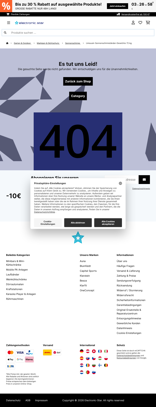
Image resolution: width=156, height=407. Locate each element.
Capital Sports (88, 270)
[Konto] (133, 22)
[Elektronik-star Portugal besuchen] (88, 372)
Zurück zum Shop (78, 81)
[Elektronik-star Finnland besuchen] (100, 365)
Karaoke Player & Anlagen (21, 294)
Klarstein (85, 275)
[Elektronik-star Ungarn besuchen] (100, 358)
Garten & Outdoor (22, 43)
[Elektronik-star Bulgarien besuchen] (94, 365)
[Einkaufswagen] (148, 22)
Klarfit (83, 285)
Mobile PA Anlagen (17, 269)
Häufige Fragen (125, 265)
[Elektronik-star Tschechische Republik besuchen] (94, 358)
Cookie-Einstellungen (129, 332)
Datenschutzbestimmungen (128, 355)
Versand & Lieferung (128, 270)
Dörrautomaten (15, 284)
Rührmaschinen (14, 298)
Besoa (83, 280)
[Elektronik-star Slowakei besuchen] (88, 358)
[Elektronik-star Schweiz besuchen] (94, 351)
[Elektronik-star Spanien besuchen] (81, 358)
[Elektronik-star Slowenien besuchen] (94, 372)
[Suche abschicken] (5, 32)
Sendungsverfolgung (129, 280)
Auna (83, 261)
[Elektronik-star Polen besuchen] (106, 358)
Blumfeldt (85, 265)
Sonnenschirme (73, 43)
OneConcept (87, 290)
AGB (27, 400)
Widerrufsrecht (125, 295)
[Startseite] (10, 43)
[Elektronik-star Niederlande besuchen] (81, 372)
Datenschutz (13, 400)
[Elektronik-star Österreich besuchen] (88, 351)
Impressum (41, 400)
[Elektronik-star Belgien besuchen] (106, 365)
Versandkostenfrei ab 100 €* (135, 14)
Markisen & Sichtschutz (48, 43)
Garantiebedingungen (129, 304)
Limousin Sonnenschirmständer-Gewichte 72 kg (109, 43)
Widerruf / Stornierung (129, 290)
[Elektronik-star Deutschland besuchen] (81, 351)
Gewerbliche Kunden (128, 323)
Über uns (122, 261)
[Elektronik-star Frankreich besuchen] (100, 351)
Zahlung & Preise (126, 275)
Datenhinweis (124, 328)
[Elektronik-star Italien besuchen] (106, 351)
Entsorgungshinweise (129, 318)
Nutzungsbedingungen (126, 358)
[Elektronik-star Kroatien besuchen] (81, 365)
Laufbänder (12, 274)
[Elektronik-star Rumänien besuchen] (88, 365)
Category (78, 96)
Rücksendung (124, 285)
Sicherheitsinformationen (131, 300)
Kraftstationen (14, 289)
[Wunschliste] (140, 22)
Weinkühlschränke (16, 279)
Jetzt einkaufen (118, 6)
